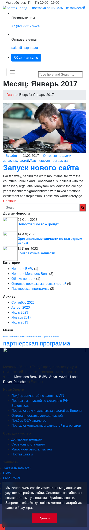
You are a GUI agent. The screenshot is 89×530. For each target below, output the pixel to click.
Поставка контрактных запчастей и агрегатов (46, 425)
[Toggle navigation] (12, 72)
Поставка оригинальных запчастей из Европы (46, 410)
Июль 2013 (19, 322)
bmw (5, 336)
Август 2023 (20, 307)
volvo (56, 336)
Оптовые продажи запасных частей (38, 283)
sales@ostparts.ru (24, 47)
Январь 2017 (21, 317)
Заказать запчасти (17, 468)
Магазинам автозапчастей (31, 449)
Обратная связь (26, 57)
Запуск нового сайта (41, 167)
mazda (23, 336)
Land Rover (11, 478)
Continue (10, 201)
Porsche (19, 382)
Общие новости (23, 278)
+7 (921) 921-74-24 (25, 26)
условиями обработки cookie (52, 498)
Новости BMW (22, 268)
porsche (48, 336)
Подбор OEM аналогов (29, 420)
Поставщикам (22, 454)
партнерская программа (36, 343)
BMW (43, 377)
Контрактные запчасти (36, 253)
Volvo (53, 377)
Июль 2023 (19, 312)
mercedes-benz (35, 336)
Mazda (64, 377)
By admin (12, 155)
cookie (35, 488)
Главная (12, 95)
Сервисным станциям (28, 444)
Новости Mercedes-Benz (29, 273)
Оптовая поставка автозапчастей (37, 415)
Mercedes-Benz (25, 377)
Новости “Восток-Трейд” (38, 224)
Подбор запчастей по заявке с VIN (37, 395)
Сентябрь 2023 (23, 302)
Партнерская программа (49, 160)
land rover (14, 336)
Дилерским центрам (26, 439)
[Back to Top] (2, 527)
